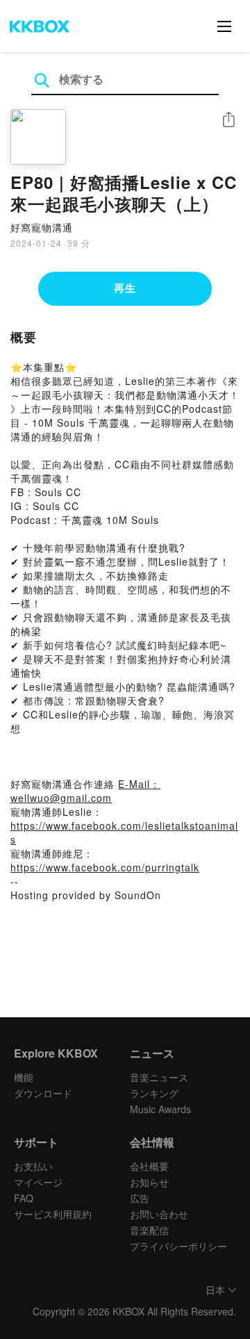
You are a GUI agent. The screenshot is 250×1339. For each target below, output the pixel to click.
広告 (139, 1198)
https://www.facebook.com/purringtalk (104, 867)
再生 (125, 287)
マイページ (38, 1182)
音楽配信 (149, 1230)
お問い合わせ (159, 1214)
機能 (23, 1077)
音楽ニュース (159, 1077)
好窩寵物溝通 (41, 227)
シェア (228, 119)
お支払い (33, 1166)
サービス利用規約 (53, 1214)
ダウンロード (43, 1093)
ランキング (154, 1093)
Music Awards (160, 1109)
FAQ (23, 1198)
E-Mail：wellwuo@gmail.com (85, 791)
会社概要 (149, 1166)
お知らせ (149, 1182)
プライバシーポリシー (178, 1246)
